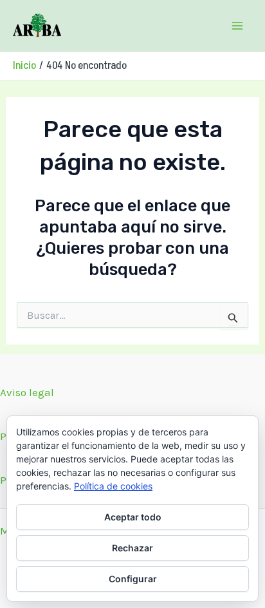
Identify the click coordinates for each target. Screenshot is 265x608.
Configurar (133, 578)
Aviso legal (27, 392)
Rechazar (132, 547)
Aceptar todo (132, 516)
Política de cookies (113, 485)
